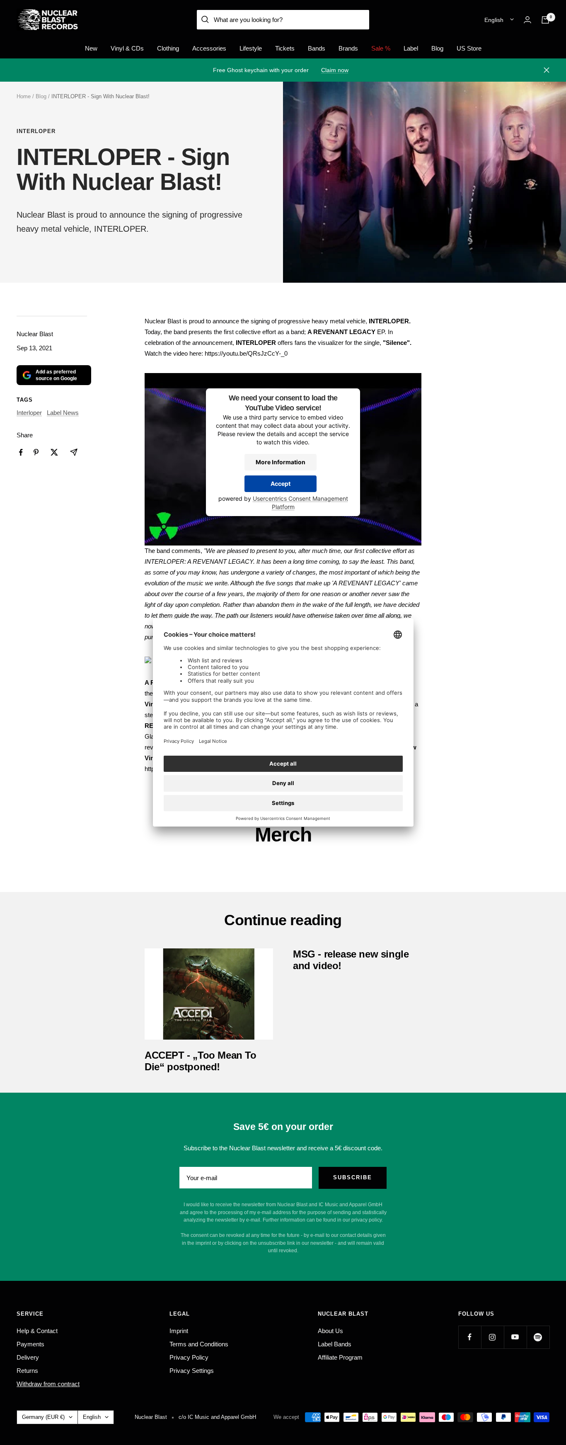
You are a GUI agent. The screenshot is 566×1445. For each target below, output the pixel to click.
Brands (348, 48)
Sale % (380, 48)
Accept (280, 483)
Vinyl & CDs (127, 48)
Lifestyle (250, 48)
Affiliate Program (340, 1357)
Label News (63, 412)
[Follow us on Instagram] (492, 1337)
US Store (469, 48)
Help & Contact (37, 1330)
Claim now (334, 70)
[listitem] (21, 452)
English (493, 20)
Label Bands (334, 1344)
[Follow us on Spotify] (538, 1337)
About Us (330, 1330)
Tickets (285, 48)
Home (24, 96)
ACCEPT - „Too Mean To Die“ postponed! (200, 1061)
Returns (27, 1370)
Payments (30, 1344)
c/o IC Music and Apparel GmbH (217, 1417)
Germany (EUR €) (43, 1417)
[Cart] (545, 20)
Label (411, 48)
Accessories (209, 48)
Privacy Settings (191, 1370)
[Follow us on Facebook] (469, 1337)
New (91, 48)
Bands (316, 48)
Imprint (178, 1330)
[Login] (527, 19)
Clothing (168, 48)
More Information (280, 462)
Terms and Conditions (198, 1344)
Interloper (36, 131)
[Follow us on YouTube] (515, 1337)
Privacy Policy (188, 1357)
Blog (437, 48)
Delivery (28, 1357)
